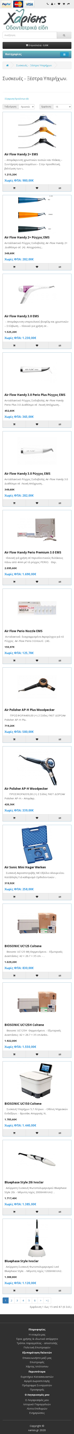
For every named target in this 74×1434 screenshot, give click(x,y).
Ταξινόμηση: (10, 106)
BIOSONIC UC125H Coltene (24, 1025)
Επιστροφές (37, 1362)
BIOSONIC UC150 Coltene (22, 1104)
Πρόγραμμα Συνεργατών (37, 1385)
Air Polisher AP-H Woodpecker (26, 789)
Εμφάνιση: (46, 106)
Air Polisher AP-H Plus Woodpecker (29, 710)
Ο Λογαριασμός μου (37, 1400)
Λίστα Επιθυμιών (37, 1408)
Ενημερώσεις (37, 1412)
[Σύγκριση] (59, 187)
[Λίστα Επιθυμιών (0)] (59, 3)
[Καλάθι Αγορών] (64, 3)
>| (47, 1300)
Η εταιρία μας (37, 1334)
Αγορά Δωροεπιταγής (37, 1381)
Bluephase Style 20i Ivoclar (24, 1182)
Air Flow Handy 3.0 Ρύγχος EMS (27, 474)
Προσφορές (37, 1389)
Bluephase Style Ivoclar (21, 1261)
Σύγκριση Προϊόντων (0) (16, 98)
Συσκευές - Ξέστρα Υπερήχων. (34, 65)
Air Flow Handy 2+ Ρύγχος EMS (27, 237)
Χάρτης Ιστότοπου (37, 1366)
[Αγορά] (68, 3)
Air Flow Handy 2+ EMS (21, 154)
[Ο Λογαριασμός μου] (53, 3)
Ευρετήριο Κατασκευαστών (37, 1376)
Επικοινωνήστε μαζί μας (37, 1357)
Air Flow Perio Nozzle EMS (23, 631)
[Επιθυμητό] (37, 187)
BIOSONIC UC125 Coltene (22, 946)
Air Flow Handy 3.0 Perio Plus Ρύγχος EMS (34, 395)
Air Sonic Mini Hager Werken (25, 867)
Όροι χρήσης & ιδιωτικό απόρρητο (37, 1338)
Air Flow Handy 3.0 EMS (21, 316)
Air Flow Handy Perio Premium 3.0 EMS (32, 552)
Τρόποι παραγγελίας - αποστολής (37, 1343)
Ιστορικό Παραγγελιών (37, 1404)
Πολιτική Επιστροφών (37, 1347)
